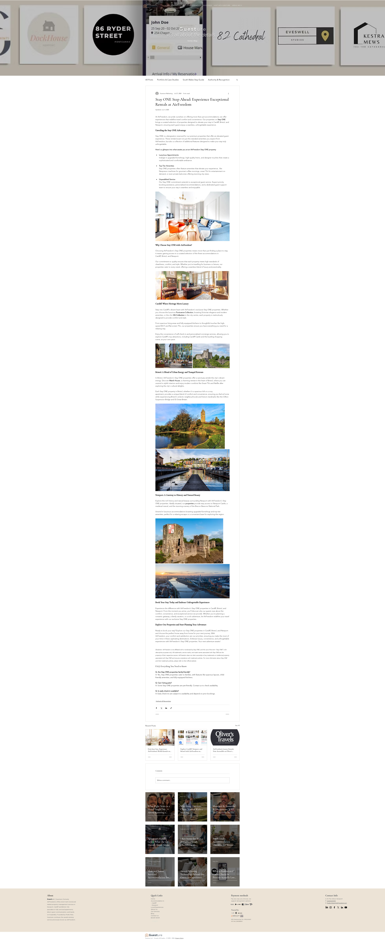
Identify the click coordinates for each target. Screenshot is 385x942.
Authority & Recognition (219, 79)
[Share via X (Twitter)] (161, 708)
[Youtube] (345, 907)
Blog (152, 913)
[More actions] (228, 93)
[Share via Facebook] (156, 708)
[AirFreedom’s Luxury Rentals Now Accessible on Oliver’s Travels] (225, 737)
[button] (237, 80)
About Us (154, 909)
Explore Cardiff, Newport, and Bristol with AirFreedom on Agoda (191, 750)
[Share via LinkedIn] (166, 708)
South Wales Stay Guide (193, 79)
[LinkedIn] (326, 907)
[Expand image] (173, 356)
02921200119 (331, 901)
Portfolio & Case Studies (168, 79)
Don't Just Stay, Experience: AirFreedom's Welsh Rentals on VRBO (159, 750)
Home (153, 899)
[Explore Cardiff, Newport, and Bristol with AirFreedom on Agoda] (192, 737)
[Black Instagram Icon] (330, 907)
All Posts (149, 79)
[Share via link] (171, 708)
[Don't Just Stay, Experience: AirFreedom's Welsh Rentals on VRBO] (159, 737)
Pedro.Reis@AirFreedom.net (337, 903)
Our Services (155, 911)
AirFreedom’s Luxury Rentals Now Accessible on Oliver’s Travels (223, 750)
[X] (338, 907)
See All (237, 725)
